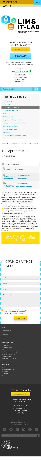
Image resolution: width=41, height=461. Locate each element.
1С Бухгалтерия (5, 345)
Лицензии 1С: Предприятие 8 (9, 358)
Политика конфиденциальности (20, 424)
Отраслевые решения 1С (7, 369)
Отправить (20, 318)
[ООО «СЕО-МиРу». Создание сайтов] (20, 444)
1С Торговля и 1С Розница (8, 354)
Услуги (3, 375)
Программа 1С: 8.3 (6, 367)
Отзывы (3, 337)
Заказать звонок (20, 49)
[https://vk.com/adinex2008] (4, 429)
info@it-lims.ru (20, 74)
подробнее (22, 313)
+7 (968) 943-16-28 (22, 71)
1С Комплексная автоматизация (9, 352)
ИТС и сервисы (5, 371)
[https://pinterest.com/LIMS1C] (30, 429)
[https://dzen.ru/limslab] (17, 429)
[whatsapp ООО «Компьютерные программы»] (30, 71)
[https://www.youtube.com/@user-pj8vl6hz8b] (11, 429)
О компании (4, 334)
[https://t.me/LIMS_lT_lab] (36, 429)
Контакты (3, 332)
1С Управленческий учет (7, 356)
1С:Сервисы (4, 373)
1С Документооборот (6, 347)
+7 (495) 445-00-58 (20, 389)
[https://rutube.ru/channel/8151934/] (23, 429)
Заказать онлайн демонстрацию (21, 56)
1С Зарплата (4, 349)
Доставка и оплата (6, 330)
